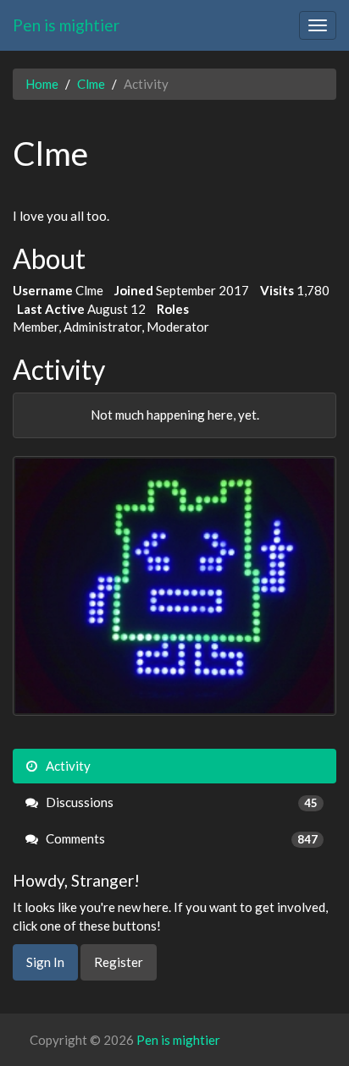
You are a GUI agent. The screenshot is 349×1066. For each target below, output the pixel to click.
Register (118, 962)
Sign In (45, 962)
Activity (67, 765)
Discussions (180, 802)
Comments (180, 838)
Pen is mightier (66, 25)
